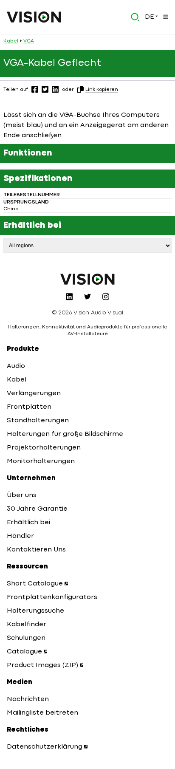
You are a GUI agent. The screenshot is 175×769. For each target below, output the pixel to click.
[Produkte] (164, 17)
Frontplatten (29, 407)
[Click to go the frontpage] (34, 17)
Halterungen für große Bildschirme (65, 434)
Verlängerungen (34, 393)
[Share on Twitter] (45, 89)
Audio (16, 366)
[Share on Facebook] (34, 89)
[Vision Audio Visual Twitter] (87, 297)
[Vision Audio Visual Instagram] (105, 297)
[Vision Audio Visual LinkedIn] (69, 297)
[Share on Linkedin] (55, 89)
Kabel (10, 41)
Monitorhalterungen (41, 461)
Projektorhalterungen (44, 448)
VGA (28, 41)
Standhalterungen (38, 421)
